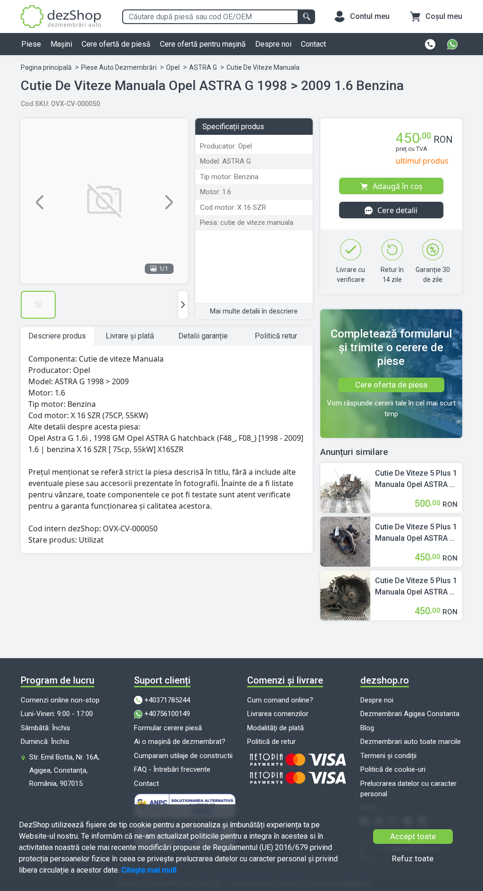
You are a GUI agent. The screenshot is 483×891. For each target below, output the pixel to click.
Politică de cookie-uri (392, 769)
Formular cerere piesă (168, 728)
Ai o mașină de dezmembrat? (179, 741)
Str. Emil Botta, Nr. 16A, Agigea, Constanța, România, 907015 (64, 770)
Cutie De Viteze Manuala (263, 67)
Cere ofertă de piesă (116, 44)
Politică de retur (271, 741)
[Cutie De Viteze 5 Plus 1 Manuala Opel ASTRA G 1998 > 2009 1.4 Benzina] (345, 487)
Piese (31, 44)
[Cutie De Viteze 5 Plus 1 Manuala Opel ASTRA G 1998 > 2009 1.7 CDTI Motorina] (345, 541)
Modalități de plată (275, 728)
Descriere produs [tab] (57, 335)
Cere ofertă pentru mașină (203, 44)
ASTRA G (203, 67)
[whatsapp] (452, 44)
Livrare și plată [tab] (130, 335)
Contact (313, 44)
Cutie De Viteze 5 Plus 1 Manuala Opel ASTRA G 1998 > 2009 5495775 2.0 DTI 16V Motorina (416, 587)
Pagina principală (46, 67)
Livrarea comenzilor (277, 714)
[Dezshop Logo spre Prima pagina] (61, 15)
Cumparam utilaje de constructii (183, 755)
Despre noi (273, 44)
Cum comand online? (280, 700)
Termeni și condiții (388, 755)
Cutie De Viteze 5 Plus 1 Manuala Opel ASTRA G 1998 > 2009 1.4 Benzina (416, 479)
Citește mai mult (149, 870)
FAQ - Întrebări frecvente (172, 769)
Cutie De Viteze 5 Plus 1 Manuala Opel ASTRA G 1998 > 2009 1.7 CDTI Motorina (416, 533)
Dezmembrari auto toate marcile (410, 741)
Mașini (61, 44)
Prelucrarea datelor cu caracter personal (408, 789)
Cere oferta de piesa (391, 384)
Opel (173, 67)
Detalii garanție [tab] (203, 335)
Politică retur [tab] (276, 335)
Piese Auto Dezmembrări (119, 67)
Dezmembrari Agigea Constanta (409, 714)
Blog (367, 728)
